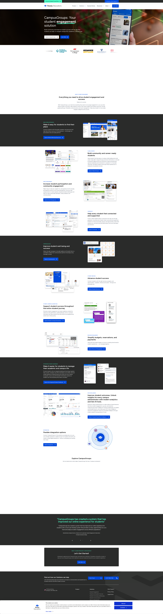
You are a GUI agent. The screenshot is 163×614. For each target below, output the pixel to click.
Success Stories (91, 6)
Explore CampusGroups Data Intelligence (98, 417)
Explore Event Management (50, 199)
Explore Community (93, 229)
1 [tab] (80, 540)
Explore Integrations (49, 444)
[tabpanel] (81, 527)
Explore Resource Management (95, 348)
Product (77, 589)
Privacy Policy (111, 591)
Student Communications (95, 597)
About (106, 6)
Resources (99, 6)
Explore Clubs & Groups (94, 170)
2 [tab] (82, 540)
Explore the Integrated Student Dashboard (54, 382)
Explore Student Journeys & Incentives (53, 320)
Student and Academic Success (96, 593)
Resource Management (94, 599)
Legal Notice (110, 594)
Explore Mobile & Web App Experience (53, 137)
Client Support (111, 589)
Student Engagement (94, 592)
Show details (49, 611)
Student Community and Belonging (97, 595)
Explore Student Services (94, 289)
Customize (122, 607)
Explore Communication (50, 259)
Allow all (123, 603)
